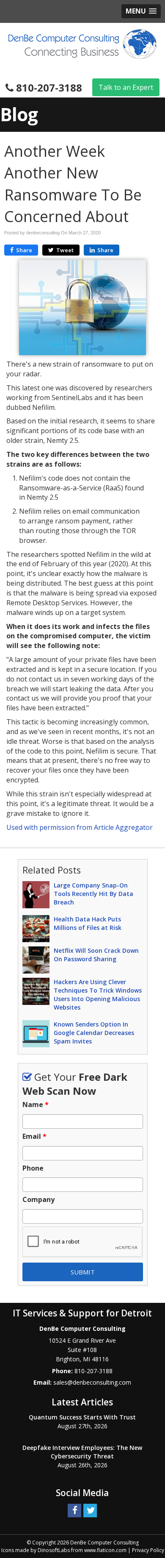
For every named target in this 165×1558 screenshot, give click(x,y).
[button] (141, 11)
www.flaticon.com (105, 1550)
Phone (33, 1168)
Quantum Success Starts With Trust (82, 1417)
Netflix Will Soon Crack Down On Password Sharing (96, 954)
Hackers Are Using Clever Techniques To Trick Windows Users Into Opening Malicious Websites (98, 994)
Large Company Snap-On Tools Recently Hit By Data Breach (93, 893)
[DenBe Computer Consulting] (82, 43)
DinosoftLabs (54, 1550)
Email (34, 1136)
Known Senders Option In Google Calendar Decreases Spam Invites (94, 1032)
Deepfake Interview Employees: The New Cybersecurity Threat (82, 1452)
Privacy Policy (148, 1550)
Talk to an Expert (126, 87)
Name (35, 1104)
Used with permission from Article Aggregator (79, 827)
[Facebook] (74, 1510)
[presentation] (82, 1242)
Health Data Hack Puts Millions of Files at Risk (87, 923)
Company (38, 1199)
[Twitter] (90, 1510)
